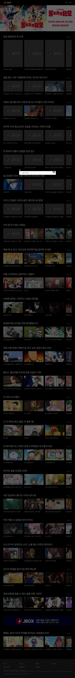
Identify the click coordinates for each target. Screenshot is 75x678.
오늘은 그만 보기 (25, 172)
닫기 (54, 172)
